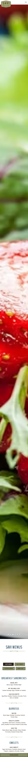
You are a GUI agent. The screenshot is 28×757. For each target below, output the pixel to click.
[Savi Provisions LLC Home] (6, 4)
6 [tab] (19, 746)
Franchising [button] (14, 755)
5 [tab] (17, 746)
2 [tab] (10, 746)
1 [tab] (8, 746)
